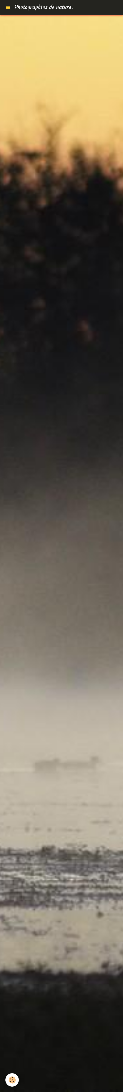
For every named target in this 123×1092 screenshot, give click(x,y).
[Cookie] (12, 1080)
